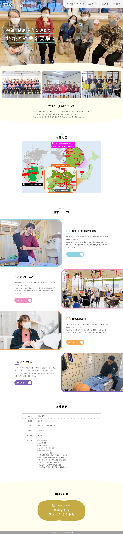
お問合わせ (116, 4)
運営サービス (92, 4)
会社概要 (105, 4)
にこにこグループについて (75, 4)
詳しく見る (72, 254)
